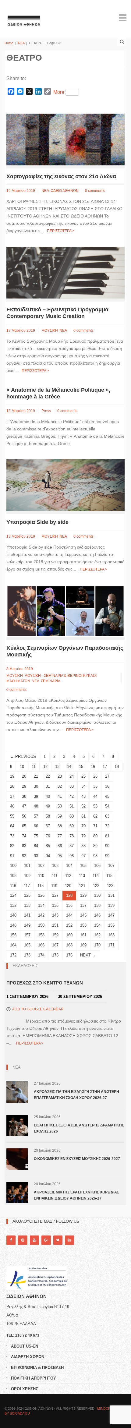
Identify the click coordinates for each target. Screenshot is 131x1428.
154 (97, 925)
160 (69, 935)
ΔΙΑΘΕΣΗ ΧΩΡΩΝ (27, 1357)
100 (13, 865)
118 (40, 885)
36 (107, 786)
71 (95, 826)
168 (69, 945)
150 (41, 925)
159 (55, 935)
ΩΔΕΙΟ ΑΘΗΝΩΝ (65, 191)
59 (60, 816)
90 (107, 845)
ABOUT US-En (24, 1346)
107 (111, 865)
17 (105, 766)
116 (13, 885)
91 (12, 856)
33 (71, 786)
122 (96, 885)
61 (83, 816)
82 (12, 845)
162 (97, 935)
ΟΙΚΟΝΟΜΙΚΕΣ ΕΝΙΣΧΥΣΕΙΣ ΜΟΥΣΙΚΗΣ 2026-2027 (77, 1159)
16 (93, 766)
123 (110, 885)
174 (41, 955)
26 (95, 776)
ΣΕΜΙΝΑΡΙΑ (50, 681)
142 (41, 915)
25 (83, 776)
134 (41, 905)
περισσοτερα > (60, 231)
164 (13, 945)
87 (71, 845)
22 (48, 776)
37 (12, 796)
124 (13, 895)
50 (60, 806)
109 (27, 875)
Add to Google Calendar (38, 1009)
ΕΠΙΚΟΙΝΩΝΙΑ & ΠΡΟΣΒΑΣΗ (37, 1367)
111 (55, 875)
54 (107, 806)
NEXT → (88, 955)
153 (83, 925)
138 (97, 905)
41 (60, 796)
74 (24, 836)
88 (83, 845)
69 (71, 826)
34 (83, 786)
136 (69, 905)
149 (27, 925)
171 (111, 945)
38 (24, 796)
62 (95, 816)
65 (24, 826)
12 (45, 766)
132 (13, 905)
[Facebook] (11, 1240)
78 (71, 836)
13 (57, 766)
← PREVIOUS (23, 756)
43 (83, 796)
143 (55, 915)
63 (107, 816)
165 (27, 945)
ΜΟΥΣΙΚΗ (49, 330)
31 (48, 786)
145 (83, 915)
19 (12, 776)
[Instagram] (22, 1240)
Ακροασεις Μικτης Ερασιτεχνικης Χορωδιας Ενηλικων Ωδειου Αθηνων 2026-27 (76, 1195)
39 (36, 796)
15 (81, 766)
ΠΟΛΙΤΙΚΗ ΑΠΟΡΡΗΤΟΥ (33, 1378)
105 (83, 865)
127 (55, 895)
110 (41, 875)
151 (55, 925)
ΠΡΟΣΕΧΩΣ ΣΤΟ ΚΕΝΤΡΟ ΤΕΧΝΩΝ (44, 982)
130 (97, 895)
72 (107, 826)
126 (41, 895)
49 (48, 806)
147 (111, 915)
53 (95, 806)
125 (27, 895)
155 (111, 925)
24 (71, 776)
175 (55, 955)
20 (24, 776)
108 (13, 875)
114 (96, 875)
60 (71, 816)
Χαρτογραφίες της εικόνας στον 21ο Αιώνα (61, 176)
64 (12, 826)
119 (54, 885)
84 (36, 845)
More (58, 92)
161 (83, 935)
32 (60, 786)
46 (12, 806)
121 (82, 885)
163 (111, 935)
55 (12, 816)
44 (95, 796)
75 (36, 836)
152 (69, 925)
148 (13, 925)
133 (27, 905)
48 (36, 806)
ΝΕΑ (21, 43)
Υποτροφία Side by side (37, 522)
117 (27, 885)
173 (27, 955)
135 (55, 905)
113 (82, 875)
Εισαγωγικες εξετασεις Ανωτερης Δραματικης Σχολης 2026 (79, 1128)
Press (46, 411)
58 (48, 816)
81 (107, 836)
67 (48, 826)
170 (97, 945)
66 (36, 826)
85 (48, 845)
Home (9, 43)
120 (68, 885)
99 (107, 856)
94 (48, 856)
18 (117, 766)
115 (109, 875)
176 (69, 955)
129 (83, 895)
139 (111, 905)
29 (24, 786)
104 (69, 865)
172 (13, 955)
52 (83, 806)
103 (55, 865)
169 (83, 945)
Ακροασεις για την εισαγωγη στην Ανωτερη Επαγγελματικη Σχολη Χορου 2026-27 (76, 1095)
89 (95, 845)
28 (12, 786)
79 (83, 836)
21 (36, 776)
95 (60, 856)
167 (55, 945)
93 (36, 856)
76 (48, 836)
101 (27, 865)
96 (71, 856)
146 (97, 915)
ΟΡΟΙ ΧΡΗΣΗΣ (24, 1389)
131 (111, 895)
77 (60, 836)
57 (36, 816)
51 (71, 806)
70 (83, 826)
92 (24, 856)
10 (22, 766)
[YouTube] (34, 1240)
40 (48, 796)
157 (27, 935)
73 (12, 836)
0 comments (95, 191)
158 (41, 935)
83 (24, 845)
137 (83, 905)
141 (27, 915)
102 (41, 865)
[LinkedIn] (69, 1240)
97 (83, 856)
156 (13, 935)
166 (41, 945)
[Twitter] (57, 1240)
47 (24, 806)
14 (69, 766)
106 (97, 865)
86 (60, 845)
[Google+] (46, 1240)
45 (107, 796)
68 (60, 826)
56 (24, 816)
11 (34, 766)
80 (95, 836)
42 (71, 796)
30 (36, 786)
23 (60, 776)
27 (107, 776)
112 (68, 875)
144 (69, 915)
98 (95, 856)
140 (13, 915)
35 (95, 786)
